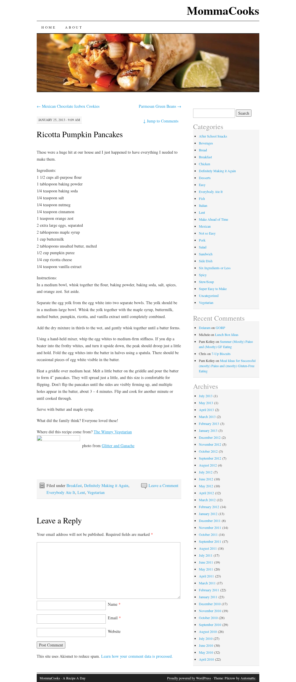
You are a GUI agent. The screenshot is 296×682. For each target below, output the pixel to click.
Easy (202, 184)
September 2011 (210, 541)
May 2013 (206, 402)
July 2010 (205, 638)
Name (114, 604)
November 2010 (210, 610)
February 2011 (209, 590)
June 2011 (206, 562)
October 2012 (208, 451)
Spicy (203, 274)
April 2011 (206, 576)
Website (114, 631)
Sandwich (205, 254)
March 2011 (207, 583)
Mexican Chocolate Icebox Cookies (68, 106)
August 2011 (208, 548)
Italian (203, 205)
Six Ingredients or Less (215, 267)
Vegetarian (96, 492)
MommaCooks (223, 10)
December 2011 (210, 520)
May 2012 (206, 486)
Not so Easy (207, 233)
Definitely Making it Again (106, 485)
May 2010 (206, 652)
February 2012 (209, 506)
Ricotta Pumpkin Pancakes (80, 134)
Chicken (204, 163)
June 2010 (206, 645)
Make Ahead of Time (213, 219)
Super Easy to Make (213, 288)
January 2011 (208, 596)
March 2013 (207, 416)
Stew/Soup (206, 281)
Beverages (206, 143)
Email (114, 617)
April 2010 (206, 659)
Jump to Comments (160, 121)
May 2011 (206, 569)
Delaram (204, 327)
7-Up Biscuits (221, 353)
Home (48, 27)
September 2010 (210, 624)
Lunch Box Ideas (226, 334)
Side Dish (205, 261)
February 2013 (209, 423)
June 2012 (206, 479)
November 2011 (210, 527)
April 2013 (206, 409)
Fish (202, 198)
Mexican (205, 226)
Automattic (248, 678)
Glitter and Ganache (118, 445)
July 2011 (205, 555)
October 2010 (208, 617)
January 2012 (208, 513)
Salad (202, 247)
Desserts (205, 177)
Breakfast (74, 485)
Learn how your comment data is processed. (137, 656)
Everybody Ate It (61, 492)
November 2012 (210, 444)
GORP (220, 327)
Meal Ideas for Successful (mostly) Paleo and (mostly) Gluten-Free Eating (227, 365)
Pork (202, 240)
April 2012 (206, 492)
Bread (203, 150)
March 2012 (207, 499)
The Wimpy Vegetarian (113, 431)
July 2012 (205, 472)
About (73, 27)
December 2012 (210, 437)
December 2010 (210, 603)
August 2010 (208, 631)
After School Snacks (213, 136)
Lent (81, 492)
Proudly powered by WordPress (189, 678)
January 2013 (208, 430)
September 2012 (210, 458)
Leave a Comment (163, 485)
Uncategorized (209, 295)
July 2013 (205, 395)
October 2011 (208, 534)
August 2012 (208, 465)
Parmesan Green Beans (160, 106)
